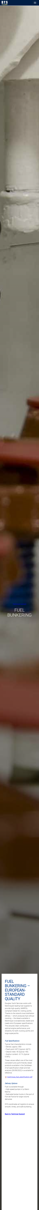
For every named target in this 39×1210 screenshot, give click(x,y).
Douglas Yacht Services (5, 3)
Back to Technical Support (15, 1114)
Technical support (19, 604)
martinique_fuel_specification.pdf (19, 1077)
